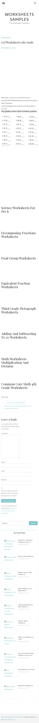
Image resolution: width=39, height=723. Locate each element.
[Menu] (3, 3)
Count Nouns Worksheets (16, 402)
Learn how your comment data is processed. (8, 510)
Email (3, 471)
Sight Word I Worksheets (25, 685)
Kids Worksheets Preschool (26, 669)
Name (3, 462)
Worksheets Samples (19, 17)
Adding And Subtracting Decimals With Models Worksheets (18, 407)
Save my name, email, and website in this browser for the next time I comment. (9, 493)
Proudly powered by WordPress (12, 717)
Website (3, 480)
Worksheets (6, 38)
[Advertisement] (19, 71)
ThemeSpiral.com (9, 719)
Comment (4, 433)
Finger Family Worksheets (26, 556)
